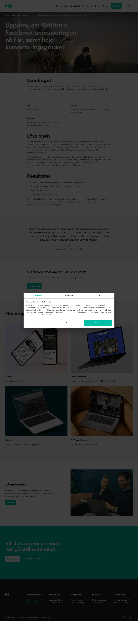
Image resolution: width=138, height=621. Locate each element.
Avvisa (40, 323)
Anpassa (69, 323)
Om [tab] (99, 295)
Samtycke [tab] (38, 295)
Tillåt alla (98, 323)
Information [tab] (69, 295)
